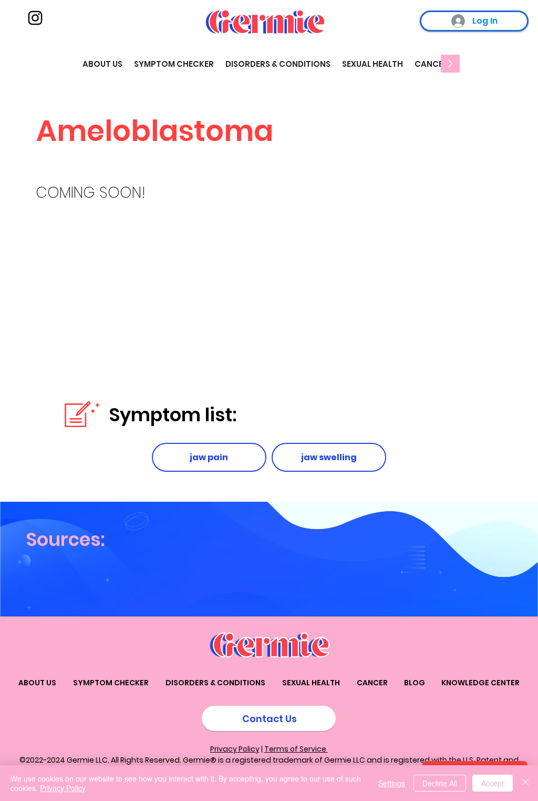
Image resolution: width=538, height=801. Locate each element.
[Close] (525, 783)
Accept (492, 783)
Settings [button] (391, 783)
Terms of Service (296, 749)
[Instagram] (35, 17)
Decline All (439, 783)
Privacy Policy (235, 749)
